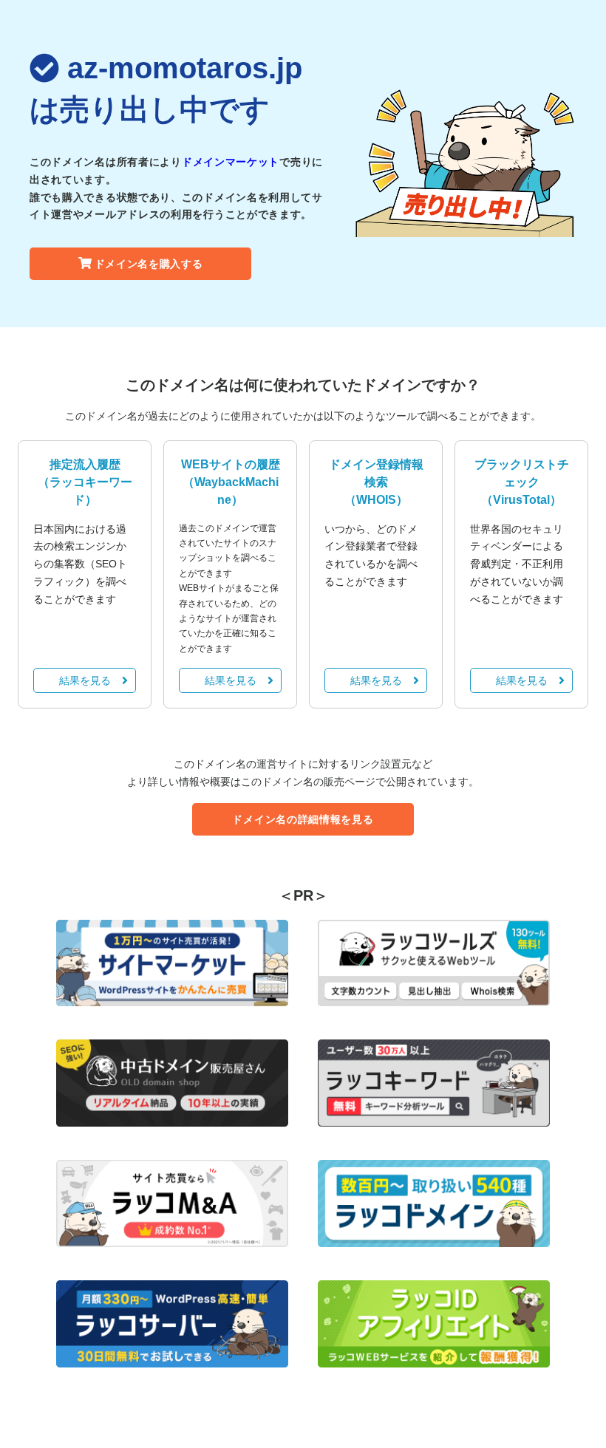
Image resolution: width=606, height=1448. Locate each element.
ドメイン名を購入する (149, 264)
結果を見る (85, 680)
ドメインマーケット (230, 162)
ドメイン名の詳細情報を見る (302, 819)
